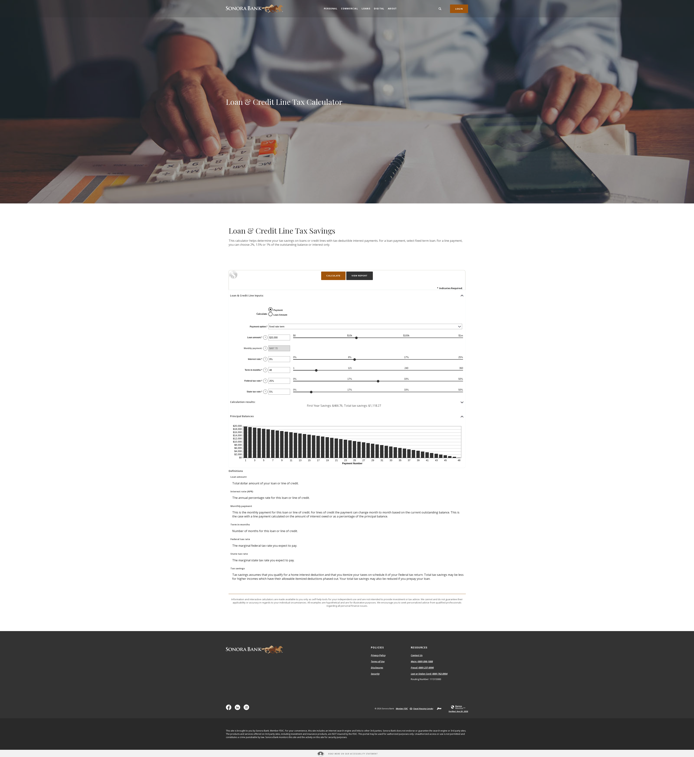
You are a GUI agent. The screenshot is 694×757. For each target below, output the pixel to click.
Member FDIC (402, 708)
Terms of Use (378, 661)
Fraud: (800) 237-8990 (422, 668)
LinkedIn (238, 708)
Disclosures (377, 667)
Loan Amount (280, 315)
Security (375, 673)
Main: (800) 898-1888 (422, 661)
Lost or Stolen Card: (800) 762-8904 (429, 674)
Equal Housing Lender (423, 708)
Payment (278, 310)
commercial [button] (349, 8)
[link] (458, 708)
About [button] (392, 8)
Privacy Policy (378, 655)
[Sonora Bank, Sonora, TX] (254, 9)
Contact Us (417, 655)
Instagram (247, 708)
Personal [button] (330, 8)
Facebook (229, 708)
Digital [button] (379, 8)
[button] (347, 295)
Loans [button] (366, 8)
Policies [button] (377, 647)
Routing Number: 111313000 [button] (426, 679)
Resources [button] (419, 647)
